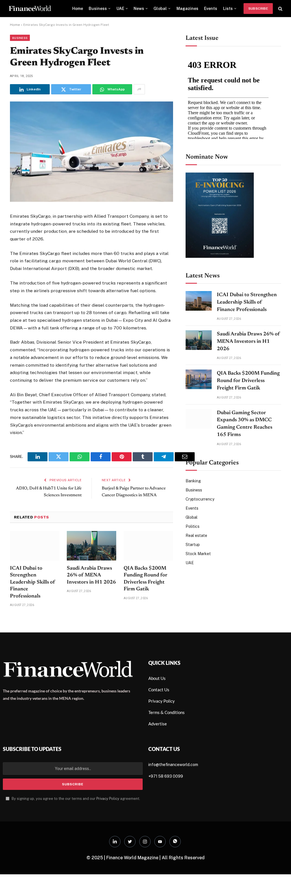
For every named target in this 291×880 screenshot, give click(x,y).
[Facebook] (15, 231)
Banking (193, 481)
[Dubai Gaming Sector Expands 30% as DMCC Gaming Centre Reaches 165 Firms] (199, 419)
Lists (228, 8)
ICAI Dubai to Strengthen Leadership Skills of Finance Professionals (32, 620)
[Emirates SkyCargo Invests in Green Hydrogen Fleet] (91, 200)
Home (77, 8)
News (139, 8)
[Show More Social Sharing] (139, 89)
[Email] (15, 286)
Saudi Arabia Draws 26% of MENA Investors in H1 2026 (91, 613)
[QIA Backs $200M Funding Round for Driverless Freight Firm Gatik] (148, 584)
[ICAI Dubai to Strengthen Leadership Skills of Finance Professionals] (34, 584)
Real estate (196, 535)
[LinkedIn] (15, 259)
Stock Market (198, 553)
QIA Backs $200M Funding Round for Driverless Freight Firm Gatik (145, 617)
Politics (192, 526)
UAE (120, 8)
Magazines (187, 8)
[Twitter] (15, 245)
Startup (193, 544)
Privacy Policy (107, 837)
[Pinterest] (15, 272)
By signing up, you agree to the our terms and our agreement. (75, 837)
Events (210, 8)
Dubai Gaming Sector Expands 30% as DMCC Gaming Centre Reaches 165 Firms (244, 423)
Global (160, 8)
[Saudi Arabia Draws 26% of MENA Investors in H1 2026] (91, 584)
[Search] (279, 8)
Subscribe (258, 9)
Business (98, 8)
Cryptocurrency (200, 499)
